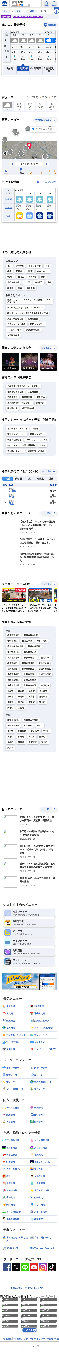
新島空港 (41, 397)
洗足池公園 (33, 319)
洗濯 (8, 216)
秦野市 (40, 725)
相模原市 (39, 282)
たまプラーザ (35, 266)
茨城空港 (40, 403)
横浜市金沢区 (13, 652)
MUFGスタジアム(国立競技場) (21, 445)
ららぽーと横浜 (14, 330)
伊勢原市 (22, 731)
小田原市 (28, 725)
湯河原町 (33, 742)
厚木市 (10, 731)
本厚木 (10, 288)
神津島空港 (27, 397)
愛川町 (44, 742)
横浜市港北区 (30, 652)
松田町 (21, 736)
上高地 (35, 428)
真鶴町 (21, 742)
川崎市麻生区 (30, 685)
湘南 (20, 288)
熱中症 (8, 199)
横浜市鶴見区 (13, 635)
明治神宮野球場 (14, 440)
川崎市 (30, 271)
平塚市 (10, 691)
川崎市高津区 (13, 680)
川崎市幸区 (29, 674)
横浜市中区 (27, 641)
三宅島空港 (12, 397)
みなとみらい (43, 271)
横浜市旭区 (46, 657)
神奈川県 (31, 11)
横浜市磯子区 (34, 646)
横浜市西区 (12, 641)
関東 (18, 11)
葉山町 (32, 702)
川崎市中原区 (45, 674)
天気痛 (8, 208)
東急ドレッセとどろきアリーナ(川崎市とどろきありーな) (28, 301)
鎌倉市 (21, 691)
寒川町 (42, 702)
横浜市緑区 (12, 663)
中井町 (46, 731)
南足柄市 (35, 731)
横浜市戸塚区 (13, 657)
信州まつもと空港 (15, 392)
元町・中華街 (13, 282)
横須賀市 (45, 685)
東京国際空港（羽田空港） (19, 403)
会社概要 (7, 1338)
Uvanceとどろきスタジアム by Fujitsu (25, 307)
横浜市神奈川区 (31, 635)
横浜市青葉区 (28, 669)
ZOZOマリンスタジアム (37, 440)
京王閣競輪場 (13, 335)
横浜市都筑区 (45, 669)
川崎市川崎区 (13, 674)
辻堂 (11, 503)
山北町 (32, 736)
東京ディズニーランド (17, 428)
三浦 (11, 497)
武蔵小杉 (20, 266)
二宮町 (21, 708)
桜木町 (10, 277)
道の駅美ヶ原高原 (36, 451)
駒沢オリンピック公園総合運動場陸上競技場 (27, 313)
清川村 (10, 748)
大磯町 (10, 708)
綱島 (9, 271)
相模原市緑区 (13, 720)
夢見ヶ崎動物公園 (15, 319)
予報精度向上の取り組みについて (28, 1287)
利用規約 (17, 1338)
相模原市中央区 (31, 720)
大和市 (32, 696)
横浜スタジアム (37, 434)
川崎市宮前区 (13, 685)
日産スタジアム (37, 324)
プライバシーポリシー (34, 1338)
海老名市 (43, 696)
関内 (43, 277)
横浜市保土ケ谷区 (15, 646)
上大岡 (27, 282)
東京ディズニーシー (16, 434)
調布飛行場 (12, 408)
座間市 (10, 702)
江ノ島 (42, 445)
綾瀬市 (21, 702)
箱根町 (10, 742)
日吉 (47, 266)
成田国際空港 (28, 408)
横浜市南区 (42, 641)
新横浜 (19, 271)
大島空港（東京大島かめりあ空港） (23, 386)
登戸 (9, 266)
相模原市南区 (13, 725)
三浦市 (21, 696)
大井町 (10, 736)
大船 (49, 282)
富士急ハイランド (15, 451)
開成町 (42, 736)
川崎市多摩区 (30, 680)
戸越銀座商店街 (33, 330)
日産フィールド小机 (16, 324)
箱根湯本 (31, 288)
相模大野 (33, 277)
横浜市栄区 (44, 663)
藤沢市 (32, 691)
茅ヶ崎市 (43, 691)
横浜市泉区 (12, 669)
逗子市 (10, 696)
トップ (6, 11)
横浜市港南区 (30, 657)
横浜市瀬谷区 (28, 663)
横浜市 (21, 277)
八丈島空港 (33, 392)
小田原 (12, 491)
